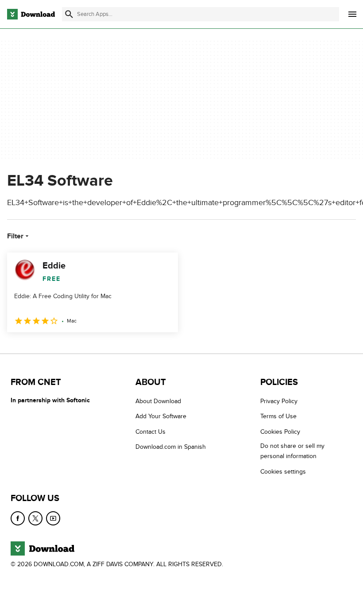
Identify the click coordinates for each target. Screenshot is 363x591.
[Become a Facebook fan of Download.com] (18, 518)
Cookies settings (283, 471)
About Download (158, 401)
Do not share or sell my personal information (292, 451)
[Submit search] (69, 14)
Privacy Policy (278, 401)
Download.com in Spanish (170, 447)
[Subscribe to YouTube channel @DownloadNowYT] (53, 518)
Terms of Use (278, 416)
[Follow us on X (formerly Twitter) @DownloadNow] (35, 518)
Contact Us (150, 431)
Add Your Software (160, 416)
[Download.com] (31, 14)
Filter (15, 236)
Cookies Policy (280, 431)
